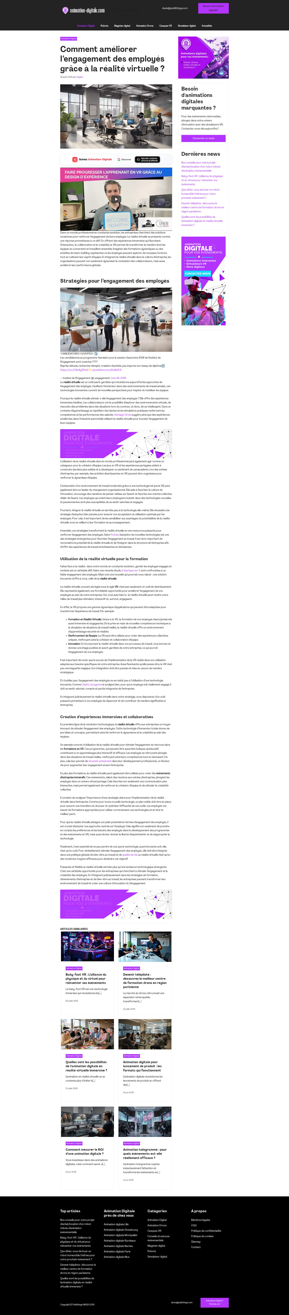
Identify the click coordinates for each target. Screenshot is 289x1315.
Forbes (114, 534)
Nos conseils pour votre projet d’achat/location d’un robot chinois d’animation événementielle (200, 166)
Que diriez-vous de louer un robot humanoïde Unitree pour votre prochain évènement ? (200, 193)
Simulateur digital (187, 26)
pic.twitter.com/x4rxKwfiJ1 (106, 370)
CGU (194, 1225)
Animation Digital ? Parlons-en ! (214, 1302)
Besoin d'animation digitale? (213, 8)
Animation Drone (144, 26)
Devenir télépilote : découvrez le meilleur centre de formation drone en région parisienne (202, 207)
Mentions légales (200, 1220)
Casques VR (165, 26)
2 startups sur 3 (131, 570)
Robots (104, 26)
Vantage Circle (122, 414)
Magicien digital (122, 26)
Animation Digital (86, 26)
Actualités (207, 26)
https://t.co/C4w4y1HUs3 (74, 370)
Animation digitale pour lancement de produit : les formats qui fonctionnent (142, 1066)
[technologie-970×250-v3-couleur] (116, 457)
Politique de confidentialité (206, 1231)
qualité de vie (129, 855)
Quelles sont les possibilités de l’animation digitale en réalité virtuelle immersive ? (86, 1066)
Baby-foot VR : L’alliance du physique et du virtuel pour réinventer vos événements (86, 979)
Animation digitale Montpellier (120, 1235)
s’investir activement (100, 761)
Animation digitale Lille (116, 1224)
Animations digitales (124, 11)
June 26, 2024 (118, 378)
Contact (196, 1247)
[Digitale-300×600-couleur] (203, 324)
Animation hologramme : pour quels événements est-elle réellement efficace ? (145, 1154)
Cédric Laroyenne (92, 684)
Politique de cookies (202, 1236)
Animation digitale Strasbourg (121, 1230)
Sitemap (196, 1241)
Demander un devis (203, 138)
